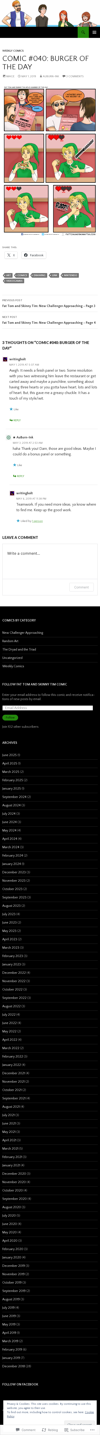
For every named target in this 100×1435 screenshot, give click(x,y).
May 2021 (9, 1132)
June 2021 (9, 1123)
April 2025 (9, 763)
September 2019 (14, 1291)
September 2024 (14, 797)
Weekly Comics (13, 50)
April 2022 (9, 1040)
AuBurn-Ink (51, 76)
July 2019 (8, 1308)
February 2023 (12, 956)
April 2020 (9, 1241)
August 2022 (11, 1006)
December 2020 (14, 1174)
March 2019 (10, 1341)
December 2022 (14, 973)
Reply (17, 420)
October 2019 (12, 1283)
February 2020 (12, 1249)
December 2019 (13, 1266)
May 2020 (9, 1232)
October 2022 (12, 989)
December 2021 (13, 1073)
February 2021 (12, 1157)
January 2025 (11, 789)
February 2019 (12, 1350)
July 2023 (9, 914)
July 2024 (9, 814)
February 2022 (12, 1056)
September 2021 (14, 1098)
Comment (81, 587)
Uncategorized (12, 658)
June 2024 (9, 822)
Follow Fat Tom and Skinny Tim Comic (34, 684)
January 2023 (11, 964)
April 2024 (9, 839)
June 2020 (9, 1224)
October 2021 (12, 1090)
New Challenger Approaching (22, 633)
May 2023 (9, 931)
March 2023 (10, 948)
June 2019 (9, 1316)
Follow (10, 717)
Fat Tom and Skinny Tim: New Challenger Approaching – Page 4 (49, 320)
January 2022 (11, 1065)
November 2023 (14, 881)
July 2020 (9, 1216)
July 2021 (8, 1115)
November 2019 (13, 1274)
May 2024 (9, 830)
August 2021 (11, 1107)
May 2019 (9, 1324)
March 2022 (10, 1048)
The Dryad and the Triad (19, 649)
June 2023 (9, 922)
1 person (37, 521)
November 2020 (14, 1182)
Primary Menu (94, 32)
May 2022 (9, 1031)
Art (8, 275)
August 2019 (11, 1299)
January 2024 (11, 864)
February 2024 (12, 856)
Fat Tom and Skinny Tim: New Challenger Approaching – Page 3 (48, 303)
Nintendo (70, 275)
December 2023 (14, 872)
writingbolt (17, 359)
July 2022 (9, 1015)
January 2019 (11, 1358)
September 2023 (14, 897)
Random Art (10, 641)
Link (54, 275)
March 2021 (10, 1149)
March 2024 (10, 847)
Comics (22, 275)
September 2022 (14, 998)
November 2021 (13, 1082)
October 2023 (12, 889)
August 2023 (11, 906)
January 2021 (11, 1165)
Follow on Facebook (20, 1384)
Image (10, 76)
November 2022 (14, 981)
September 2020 (14, 1199)
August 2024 (11, 805)
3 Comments (74, 76)
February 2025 (12, 780)
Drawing (40, 275)
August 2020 (11, 1207)
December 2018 (13, 1366)
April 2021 (9, 1140)
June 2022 (9, 1023)
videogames (14, 281)
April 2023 (9, 939)
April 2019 (9, 1333)
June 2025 (9, 755)
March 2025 (10, 772)
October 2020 (12, 1190)
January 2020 (11, 1257)
